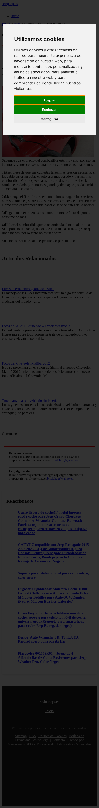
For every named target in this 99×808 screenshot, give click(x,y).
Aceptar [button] (49, 100)
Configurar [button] (49, 119)
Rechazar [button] (49, 109)
